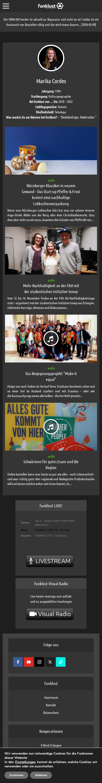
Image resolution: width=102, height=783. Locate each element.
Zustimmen (16, 775)
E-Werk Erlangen (51, 745)
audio (51, 180)
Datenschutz (51, 712)
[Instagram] (39, 662)
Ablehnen (41, 775)
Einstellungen (25, 762)
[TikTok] (60, 662)
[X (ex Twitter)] (50, 662)
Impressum (51, 697)
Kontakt (51, 705)
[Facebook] (18, 662)
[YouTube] (28, 662)
